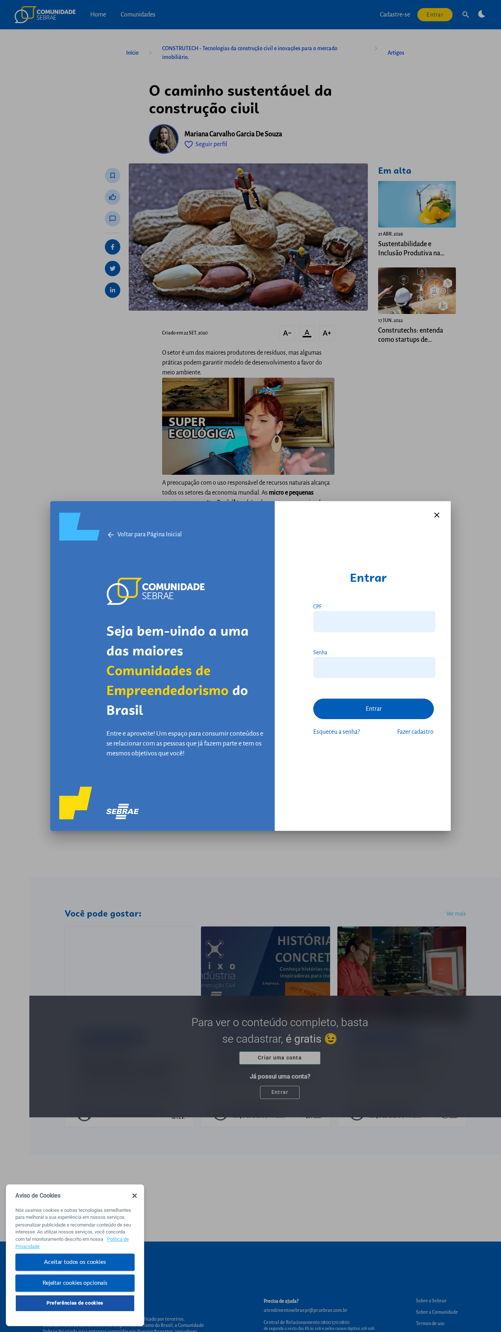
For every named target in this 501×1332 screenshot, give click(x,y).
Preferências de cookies (75, 1303)
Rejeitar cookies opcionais (75, 1282)
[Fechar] (135, 1196)
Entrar (374, 709)
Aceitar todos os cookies (75, 1262)
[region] (75, 1255)
